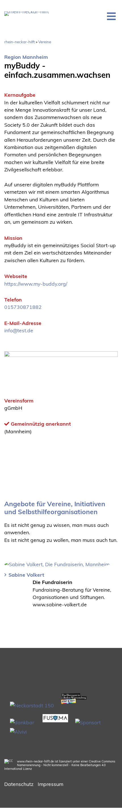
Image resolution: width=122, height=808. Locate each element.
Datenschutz (18, 784)
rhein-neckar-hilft (19, 42)
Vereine (44, 42)
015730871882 (23, 307)
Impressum (50, 784)
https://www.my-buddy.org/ (35, 284)
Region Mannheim (26, 57)
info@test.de (18, 330)
